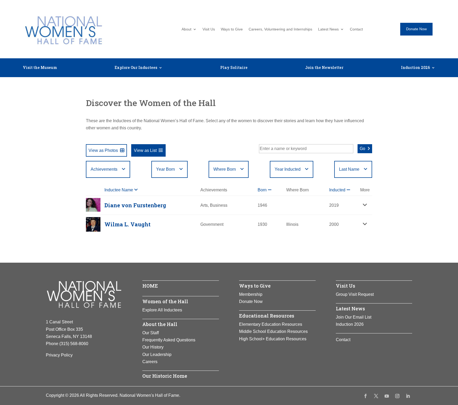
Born (263, 190)
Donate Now (416, 29)
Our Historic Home (164, 376)
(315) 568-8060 (73, 343)
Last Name (349, 169)
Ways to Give (232, 29)
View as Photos (103, 150)
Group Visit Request (355, 294)
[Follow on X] (376, 396)
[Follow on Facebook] (365, 396)
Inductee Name (119, 190)
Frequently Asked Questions (168, 340)
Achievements (104, 169)
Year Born (165, 169)
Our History (153, 347)
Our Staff (150, 333)
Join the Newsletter (324, 68)
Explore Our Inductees (135, 68)
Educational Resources (266, 315)
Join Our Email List (353, 317)
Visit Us (208, 29)
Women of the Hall (165, 301)
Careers (149, 361)
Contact (356, 29)
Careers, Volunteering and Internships (280, 29)
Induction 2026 (415, 68)
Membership (250, 294)
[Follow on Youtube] (386, 396)
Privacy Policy (59, 355)
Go (362, 148)
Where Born (224, 169)
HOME (150, 286)
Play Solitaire (234, 68)
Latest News (328, 29)
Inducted (337, 190)
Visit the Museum (40, 68)
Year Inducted (288, 169)
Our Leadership (156, 354)
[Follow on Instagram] (397, 396)
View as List (145, 150)
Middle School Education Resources (273, 331)
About (186, 29)
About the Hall (159, 324)
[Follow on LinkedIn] (408, 396)
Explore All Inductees (162, 310)
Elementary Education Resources (270, 324)
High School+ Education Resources (272, 339)
